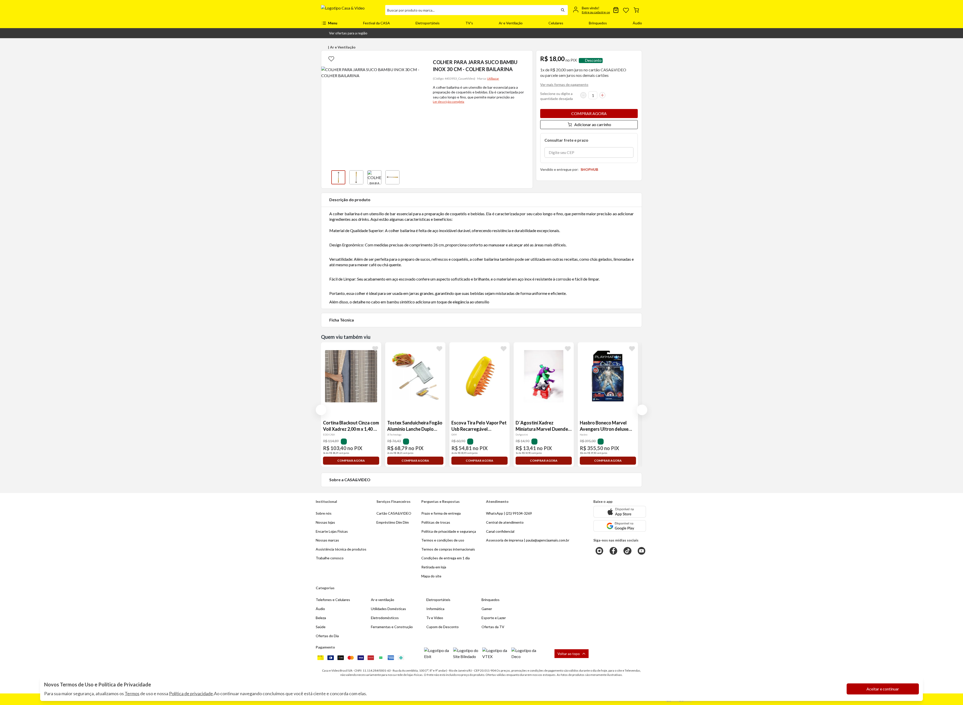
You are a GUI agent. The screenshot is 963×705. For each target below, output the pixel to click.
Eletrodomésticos (385, 618)
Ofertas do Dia (327, 636)
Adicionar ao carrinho (592, 124)
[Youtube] (641, 551)
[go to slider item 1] (356, 177)
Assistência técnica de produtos (341, 549)
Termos (132, 693)
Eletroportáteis (428, 23)
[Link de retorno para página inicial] (351, 10)
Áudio (637, 23)
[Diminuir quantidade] (583, 95)
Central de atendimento (505, 522)
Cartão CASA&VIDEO (393, 513)
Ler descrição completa (448, 101)
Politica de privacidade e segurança (448, 531)
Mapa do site (431, 576)
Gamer (487, 609)
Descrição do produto (349, 199)
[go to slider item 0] (338, 177)
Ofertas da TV (493, 627)
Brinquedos (598, 23)
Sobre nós (324, 513)
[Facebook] (613, 551)
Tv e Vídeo (434, 618)
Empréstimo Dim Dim (392, 522)
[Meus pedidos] (616, 10)
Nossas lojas (325, 522)
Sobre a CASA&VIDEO (349, 479)
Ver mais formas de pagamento (564, 84)
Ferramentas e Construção (392, 627)
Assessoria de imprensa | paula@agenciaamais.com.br (527, 540)
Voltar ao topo (568, 654)
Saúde (321, 627)
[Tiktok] (627, 551)
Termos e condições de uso (442, 540)
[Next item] (420, 177)
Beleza (321, 618)
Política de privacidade (191, 693)
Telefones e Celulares (333, 600)
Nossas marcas (327, 540)
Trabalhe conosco (330, 558)
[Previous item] (326, 177)
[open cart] (636, 10)
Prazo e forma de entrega (441, 513)
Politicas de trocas (435, 522)
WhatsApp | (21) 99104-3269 (509, 513)
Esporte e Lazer (494, 618)
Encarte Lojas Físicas (332, 531)
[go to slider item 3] (392, 177)
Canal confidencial (500, 531)
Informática (435, 609)
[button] (344, 33)
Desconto (593, 60)
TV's (469, 23)
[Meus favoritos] (626, 10)
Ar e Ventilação (511, 23)
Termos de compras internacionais (448, 549)
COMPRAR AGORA (589, 113)
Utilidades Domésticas (388, 609)
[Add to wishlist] (331, 59)
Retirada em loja (433, 567)
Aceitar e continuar (882, 688)
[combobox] (471, 10)
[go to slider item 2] (374, 177)
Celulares (555, 23)
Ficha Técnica (341, 319)
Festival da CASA (376, 23)
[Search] (563, 10)
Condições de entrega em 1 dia (445, 558)
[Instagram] (599, 551)
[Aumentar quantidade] (602, 95)
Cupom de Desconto (442, 627)
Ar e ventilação (382, 600)
